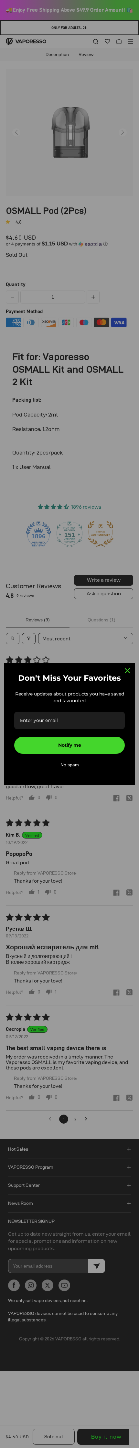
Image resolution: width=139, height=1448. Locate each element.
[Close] (127, 670)
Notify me (69, 745)
